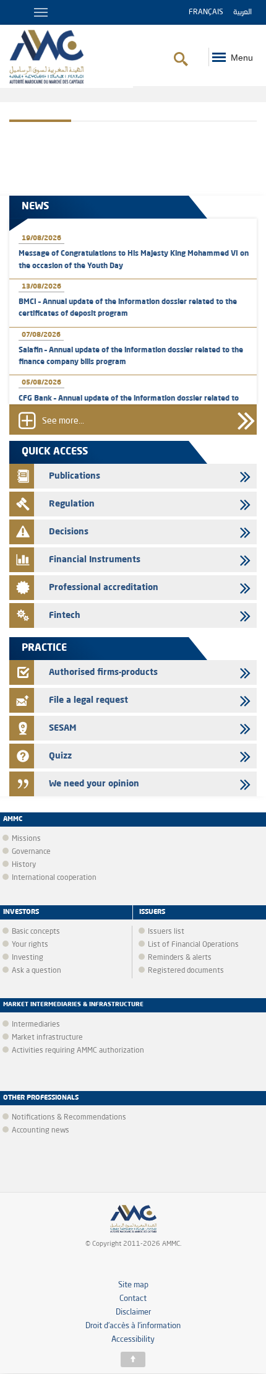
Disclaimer (133, 1312)
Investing (27, 958)
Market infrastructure (47, 1037)
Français (206, 12)
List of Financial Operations (193, 945)
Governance (31, 852)
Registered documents (186, 971)
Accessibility (133, 1340)
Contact (133, 1299)
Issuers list (166, 932)
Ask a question (36, 971)
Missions (26, 839)
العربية (242, 12)
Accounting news (40, 1130)
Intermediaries (36, 1024)
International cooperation (54, 878)
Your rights (30, 945)
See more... (63, 421)
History (24, 865)
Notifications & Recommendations (69, 1117)
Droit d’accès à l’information (133, 1326)
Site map (133, 1285)
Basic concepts (36, 932)
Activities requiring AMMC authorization (78, 1050)
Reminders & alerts (180, 958)
